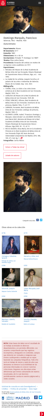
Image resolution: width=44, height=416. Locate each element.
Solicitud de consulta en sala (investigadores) (19, 387)
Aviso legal (33, 389)
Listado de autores (12, 156)
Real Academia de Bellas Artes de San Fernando (25, 392)
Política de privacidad (18, 389)
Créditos (5, 389)
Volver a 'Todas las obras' (15, 147)
